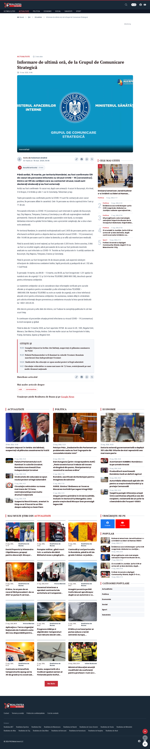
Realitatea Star (36, 727)
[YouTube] (144, 4)
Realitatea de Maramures (52, 727)
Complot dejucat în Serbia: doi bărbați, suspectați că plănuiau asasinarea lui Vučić (57, 349)
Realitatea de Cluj (24, 731)
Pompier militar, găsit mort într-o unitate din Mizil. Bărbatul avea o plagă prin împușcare (50, 553)
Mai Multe (51, 684)
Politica (101, 198)
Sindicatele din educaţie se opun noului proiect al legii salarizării (54, 362)
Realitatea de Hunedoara (77, 731)
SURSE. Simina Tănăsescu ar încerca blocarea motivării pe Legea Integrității (72, 488)
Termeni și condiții (18, 713)
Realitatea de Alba (10, 731)
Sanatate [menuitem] (68, 11)
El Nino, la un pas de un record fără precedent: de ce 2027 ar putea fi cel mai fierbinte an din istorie (20, 593)
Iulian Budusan (91, 663)
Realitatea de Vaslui (107, 727)
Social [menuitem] (58, 11)
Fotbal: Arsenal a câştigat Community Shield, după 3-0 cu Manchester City (117, 244)
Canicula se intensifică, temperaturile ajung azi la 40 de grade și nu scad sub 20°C (19, 673)
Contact (6, 713)
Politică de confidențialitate (36, 713)
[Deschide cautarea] (126, 4)
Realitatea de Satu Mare (41, 731)
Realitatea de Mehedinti (124, 727)
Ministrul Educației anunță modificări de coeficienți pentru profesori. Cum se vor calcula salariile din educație (82, 673)
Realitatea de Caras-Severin (89, 727)
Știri (29, 17)
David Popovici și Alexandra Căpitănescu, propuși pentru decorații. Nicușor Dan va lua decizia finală (19, 553)
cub (20, 389)
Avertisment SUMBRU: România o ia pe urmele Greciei (126, 463)
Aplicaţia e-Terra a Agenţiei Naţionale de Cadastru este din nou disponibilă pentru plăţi (20, 631)
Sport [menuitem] (78, 11)
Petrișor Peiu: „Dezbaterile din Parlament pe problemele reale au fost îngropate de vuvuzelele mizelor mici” (74, 450)
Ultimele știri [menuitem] (9, 11)
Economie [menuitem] (48, 11)
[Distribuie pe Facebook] (82, 159)
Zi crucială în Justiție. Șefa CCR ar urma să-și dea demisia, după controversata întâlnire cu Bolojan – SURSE (118, 234)
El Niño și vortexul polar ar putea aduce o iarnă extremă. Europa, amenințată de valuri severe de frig (82, 635)
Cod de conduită (52, 713)
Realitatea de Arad (112, 731)
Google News (67, 396)
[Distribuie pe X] (92, 159)
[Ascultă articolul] (145, 731)
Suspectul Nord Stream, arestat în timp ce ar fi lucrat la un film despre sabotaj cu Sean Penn (32, 504)
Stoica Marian (60, 584)
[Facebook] (140, 4)
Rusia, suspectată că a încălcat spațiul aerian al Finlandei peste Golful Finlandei (49, 673)
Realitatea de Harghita (95, 731)
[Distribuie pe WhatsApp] (87, 159)
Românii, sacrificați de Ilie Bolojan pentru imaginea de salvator (73, 478)
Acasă (21, 17)
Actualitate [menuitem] (24, 11)
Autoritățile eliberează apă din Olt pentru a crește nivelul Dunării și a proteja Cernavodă (127, 483)
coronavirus (31, 389)
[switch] (133, 4)
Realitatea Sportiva (22, 727)
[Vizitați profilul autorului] (19, 159)
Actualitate (38, 17)
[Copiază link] (76, 159)
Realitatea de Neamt (70, 727)
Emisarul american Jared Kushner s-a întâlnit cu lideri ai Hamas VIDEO (115, 193)
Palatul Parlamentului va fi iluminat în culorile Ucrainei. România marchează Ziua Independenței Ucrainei (54, 356)
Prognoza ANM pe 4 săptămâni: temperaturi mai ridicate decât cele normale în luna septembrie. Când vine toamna (51, 635)
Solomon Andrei (39, 157)
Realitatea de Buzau (24, 545)
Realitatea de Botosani (58, 731)
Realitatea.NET (8, 727)
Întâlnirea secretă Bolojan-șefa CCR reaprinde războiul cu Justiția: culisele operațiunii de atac (117, 209)
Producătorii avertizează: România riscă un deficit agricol (126, 472)
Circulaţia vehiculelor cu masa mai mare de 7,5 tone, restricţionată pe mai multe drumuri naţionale (58, 367)
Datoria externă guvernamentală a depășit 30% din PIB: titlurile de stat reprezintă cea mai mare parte (122, 450)
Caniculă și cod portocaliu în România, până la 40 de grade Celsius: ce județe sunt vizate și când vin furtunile (81, 555)
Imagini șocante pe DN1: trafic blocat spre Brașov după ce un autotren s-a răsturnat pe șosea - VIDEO (81, 593)
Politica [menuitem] (36, 11)
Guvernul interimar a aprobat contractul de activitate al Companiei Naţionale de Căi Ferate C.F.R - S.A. (49, 593)
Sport (105, 240)
